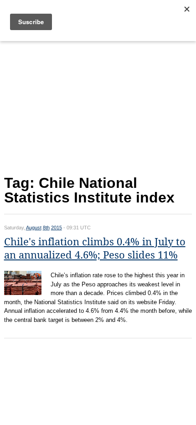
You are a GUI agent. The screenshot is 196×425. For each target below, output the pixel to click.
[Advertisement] (98, 106)
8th (46, 227)
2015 (56, 227)
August (33, 227)
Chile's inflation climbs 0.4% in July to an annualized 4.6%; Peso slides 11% (95, 248)
